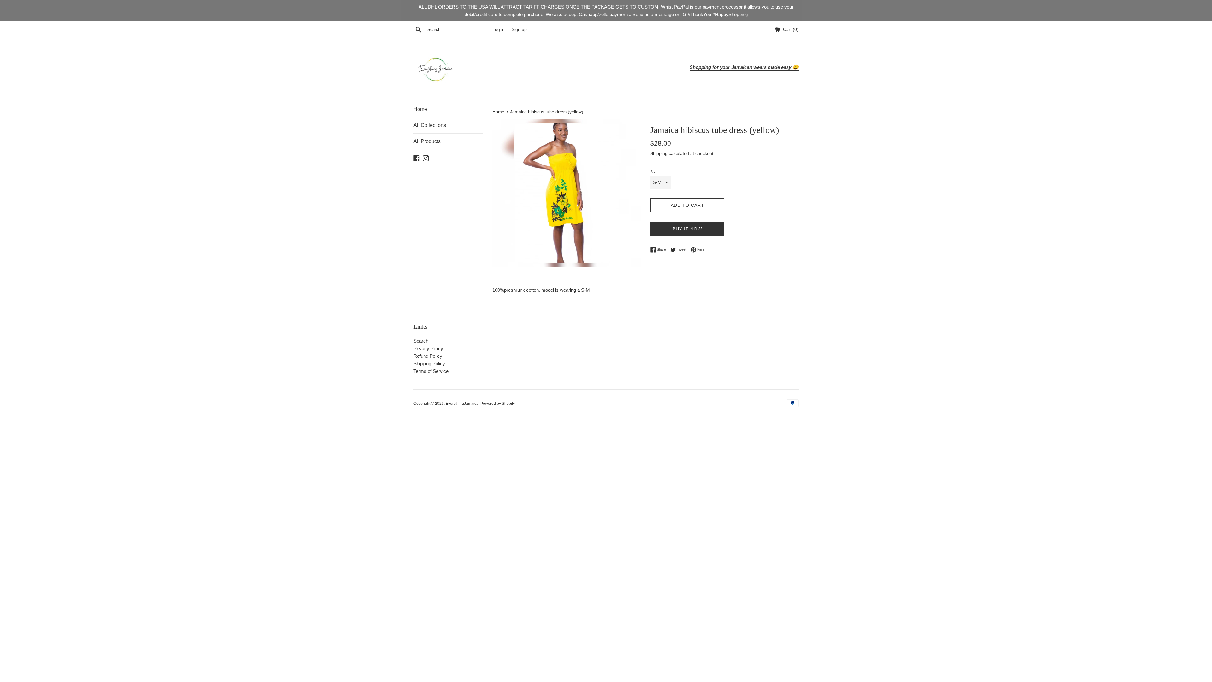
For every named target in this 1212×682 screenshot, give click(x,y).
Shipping (659, 153)
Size (654, 172)
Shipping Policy (429, 363)
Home (420, 109)
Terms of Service (431, 371)
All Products (427, 141)
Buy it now (687, 228)
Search (420, 341)
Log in (498, 29)
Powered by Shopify (497, 403)
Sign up (519, 29)
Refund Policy (427, 356)
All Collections (429, 125)
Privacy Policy (428, 348)
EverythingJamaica (462, 403)
